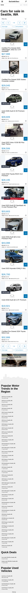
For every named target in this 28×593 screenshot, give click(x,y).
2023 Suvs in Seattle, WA (7, 405)
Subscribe (25, 4)
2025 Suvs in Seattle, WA (7, 397)
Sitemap (14, 592)
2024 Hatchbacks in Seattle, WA (8, 503)
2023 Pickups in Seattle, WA (8, 530)
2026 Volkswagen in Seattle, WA (8, 538)
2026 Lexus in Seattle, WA (7, 507)
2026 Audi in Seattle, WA (7, 515)
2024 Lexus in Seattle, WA (7, 436)
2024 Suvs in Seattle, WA (7, 401)
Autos (2, 5)
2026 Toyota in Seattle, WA (7, 429)
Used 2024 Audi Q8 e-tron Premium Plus (11, 237)
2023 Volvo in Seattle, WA (7, 472)
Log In (21, 4)
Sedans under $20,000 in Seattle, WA (9, 562)
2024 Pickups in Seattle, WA (8, 499)
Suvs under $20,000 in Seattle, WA (9, 558)
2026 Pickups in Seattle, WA (8, 534)
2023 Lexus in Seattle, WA (7, 432)
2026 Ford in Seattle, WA (7, 546)
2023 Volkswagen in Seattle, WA (8, 491)
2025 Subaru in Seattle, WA (7, 456)
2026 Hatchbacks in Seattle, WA (8, 511)
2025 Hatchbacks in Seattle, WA (8, 444)
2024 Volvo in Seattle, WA (7, 487)
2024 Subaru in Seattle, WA (7, 479)
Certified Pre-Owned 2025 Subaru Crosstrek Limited (14, 80)
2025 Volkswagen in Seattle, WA (8, 448)
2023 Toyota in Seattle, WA (7, 452)
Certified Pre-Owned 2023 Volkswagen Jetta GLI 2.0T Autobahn (11, 49)
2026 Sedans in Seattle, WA (7, 495)
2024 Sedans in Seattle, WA (7, 425)
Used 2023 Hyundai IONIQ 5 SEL (14, 268)
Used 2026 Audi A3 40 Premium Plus (13, 111)
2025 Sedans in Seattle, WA (7, 440)
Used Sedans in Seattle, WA (7, 580)
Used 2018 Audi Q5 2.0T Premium (14, 300)
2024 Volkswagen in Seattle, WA (8, 483)
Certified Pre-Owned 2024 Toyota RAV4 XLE (13, 332)
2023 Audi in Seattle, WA (7, 468)
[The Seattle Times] (14, 1)
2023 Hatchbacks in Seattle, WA (8, 464)
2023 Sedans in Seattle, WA (7, 460)
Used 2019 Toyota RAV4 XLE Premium (12, 174)
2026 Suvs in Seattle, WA (7, 421)
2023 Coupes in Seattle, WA (7, 542)
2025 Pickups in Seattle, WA (8, 523)
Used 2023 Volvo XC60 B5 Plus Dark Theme (13, 143)
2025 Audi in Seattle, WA (7, 409)
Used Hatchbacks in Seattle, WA (8, 584)
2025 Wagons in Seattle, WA (8, 527)
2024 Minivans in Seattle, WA (8, 519)
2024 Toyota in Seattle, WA (7, 413)
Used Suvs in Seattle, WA (7, 577)
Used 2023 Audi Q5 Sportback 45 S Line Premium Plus (14, 206)
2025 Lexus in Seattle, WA (7, 476)
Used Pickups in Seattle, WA (8, 588)
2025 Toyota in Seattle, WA (7, 417)
